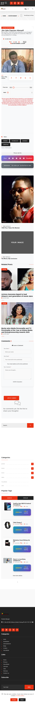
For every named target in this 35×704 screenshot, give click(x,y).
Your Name (6, 348)
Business (24, 140)
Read (24, 42)
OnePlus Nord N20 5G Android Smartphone (22, 504)
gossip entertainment (8, 27)
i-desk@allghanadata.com (7, 624)
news (4, 639)
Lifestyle (5, 144)
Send (29, 687)
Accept (14, 699)
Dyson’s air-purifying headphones (19, 559)
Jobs (2, 485)
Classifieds (4, 482)
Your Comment (7, 367)
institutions (6, 641)
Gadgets (9, 497)
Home (4, 15)
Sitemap (5, 671)
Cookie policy (20, 695)
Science (5, 140)
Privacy (5, 662)
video (2, 477)
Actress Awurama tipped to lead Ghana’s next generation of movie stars (17, 295)
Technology (15, 140)
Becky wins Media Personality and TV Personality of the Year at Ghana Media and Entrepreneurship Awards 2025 (16, 330)
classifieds (6, 650)
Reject (22, 699)
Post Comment (12, 398)
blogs (4, 646)
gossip (23, 43)
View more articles (17, 575)
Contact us (6, 673)
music (2, 472)
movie (2, 468)
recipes (5, 648)
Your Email (6, 356)
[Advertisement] (18, 442)
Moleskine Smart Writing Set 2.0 (21, 540)
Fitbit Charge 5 (17, 522)
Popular (25, 497)
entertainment (12, 15)
